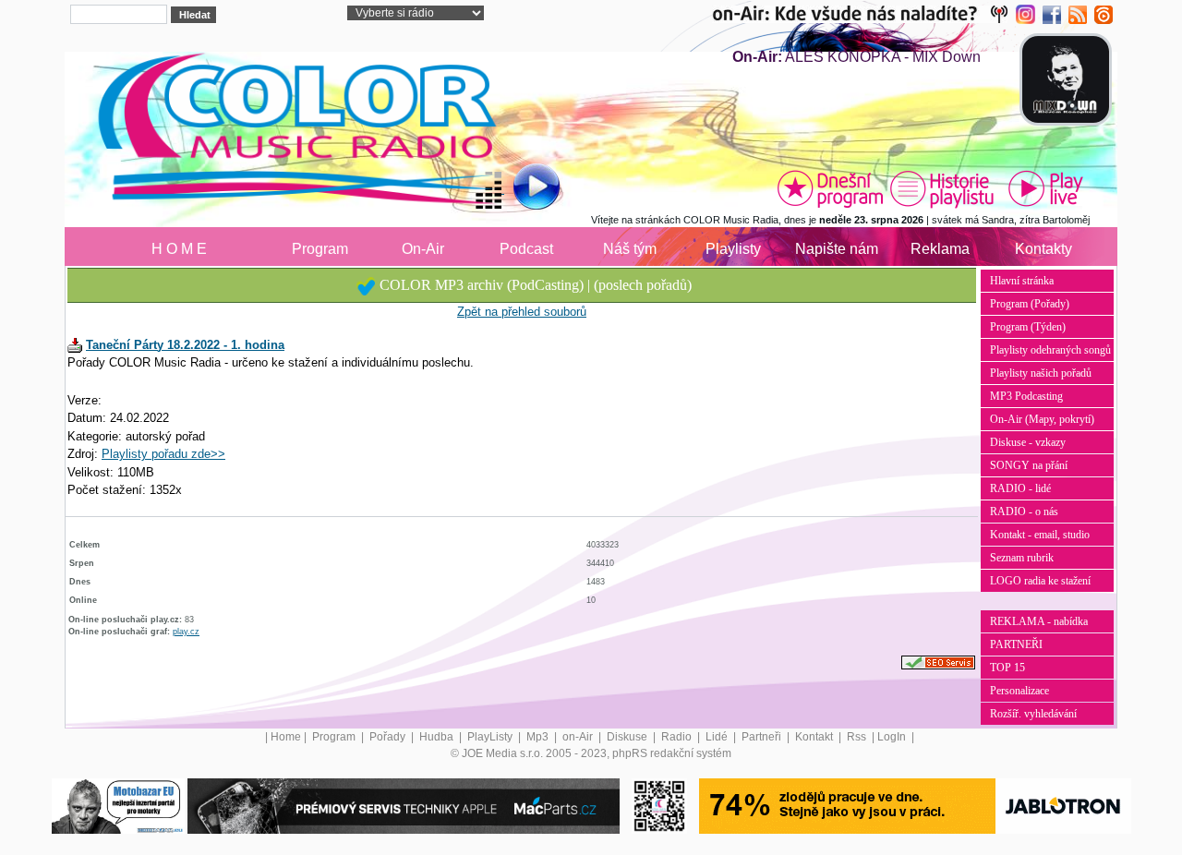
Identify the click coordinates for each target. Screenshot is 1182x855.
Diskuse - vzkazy (1028, 442)
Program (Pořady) (1029, 303)
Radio (677, 736)
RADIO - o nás (1024, 511)
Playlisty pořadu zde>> (163, 454)
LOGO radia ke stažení (1040, 580)
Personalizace (1019, 690)
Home (286, 736)
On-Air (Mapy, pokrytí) (1042, 419)
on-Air (579, 736)
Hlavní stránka (1022, 280)
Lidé (718, 736)
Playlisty (733, 249)
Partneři (763, 736)
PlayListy (491, 736)
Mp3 (538, 736)
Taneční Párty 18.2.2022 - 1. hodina (185, 345)
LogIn (893, 736)
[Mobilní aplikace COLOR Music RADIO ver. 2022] (659, 805)
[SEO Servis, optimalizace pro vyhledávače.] (938, 662)
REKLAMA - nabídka (1039, 621)
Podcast (526, 249)
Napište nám (836, 249)
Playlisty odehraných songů (1050, 349)
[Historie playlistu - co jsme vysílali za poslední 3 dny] (941, 188)
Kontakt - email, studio (1040, 534)
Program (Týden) (1028, 326)
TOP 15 (1007, 667)
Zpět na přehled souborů (521, 312)
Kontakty (1043, 249)
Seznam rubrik (1022, 557)
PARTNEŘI (1016, 644)
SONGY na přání (1028, 465)
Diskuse (628, 736)
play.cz (186, 631)
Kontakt (815, 736)
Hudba (437, 736)
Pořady (388, 736)
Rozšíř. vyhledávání (1033, 713)
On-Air (423, 249)
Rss (858, 736)
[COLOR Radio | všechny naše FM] (864, 13)
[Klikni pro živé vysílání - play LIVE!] (1047, 188)
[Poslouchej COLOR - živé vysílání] (521, 189)
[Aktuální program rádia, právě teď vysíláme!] (830, 188)
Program (320, 249)
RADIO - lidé (1020, 488)
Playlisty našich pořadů (1041, 373)
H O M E (179, 249)
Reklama (940, 249)
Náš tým (630, 249)
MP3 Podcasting (1026, 396)
